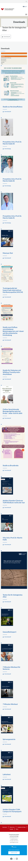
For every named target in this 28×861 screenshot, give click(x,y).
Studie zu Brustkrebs (10, 465)
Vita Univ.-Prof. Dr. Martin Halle (12, 539)
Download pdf (7, 36)
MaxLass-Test (8, 253)
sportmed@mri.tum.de (14, 842)
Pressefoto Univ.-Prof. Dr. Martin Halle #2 (12, 180)
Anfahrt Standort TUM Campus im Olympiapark (12, 810)
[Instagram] (17, 858)
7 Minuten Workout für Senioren (11, 668)
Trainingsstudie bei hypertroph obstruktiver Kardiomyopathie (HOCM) (13, 290)
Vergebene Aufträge (21, 827)
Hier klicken (14, 852)
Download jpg (7, 148)
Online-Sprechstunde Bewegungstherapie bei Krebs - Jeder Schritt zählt (12, 411)
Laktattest (7, 774)
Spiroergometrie (9, 739)
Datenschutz (12, 827)
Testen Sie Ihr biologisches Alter (12, 596)
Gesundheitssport (9, 632)
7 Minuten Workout (10, 704)
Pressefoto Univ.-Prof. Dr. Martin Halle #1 (12, 217)
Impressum (4, 827)
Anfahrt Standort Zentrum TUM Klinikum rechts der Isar (14, 502)
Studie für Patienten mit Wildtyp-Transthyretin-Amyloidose (12, 372)
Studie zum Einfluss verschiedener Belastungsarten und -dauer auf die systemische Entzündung (13, 331)
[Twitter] (14, 858)
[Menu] (26, 14)
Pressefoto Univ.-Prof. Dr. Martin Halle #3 (12, 143)
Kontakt (11, 829)
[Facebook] (11, 858)
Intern (17, 829)
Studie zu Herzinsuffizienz (12, 107)
